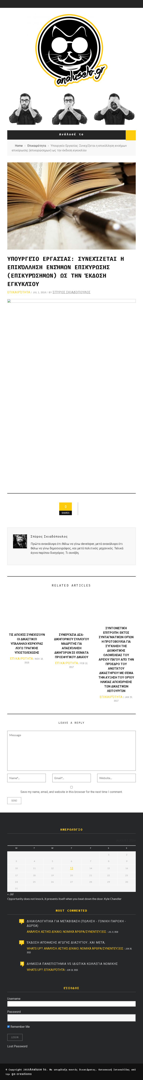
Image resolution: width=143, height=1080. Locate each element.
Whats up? (35, 948)
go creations (22, 1074)
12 (21, 921)
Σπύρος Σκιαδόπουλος (71, 292)
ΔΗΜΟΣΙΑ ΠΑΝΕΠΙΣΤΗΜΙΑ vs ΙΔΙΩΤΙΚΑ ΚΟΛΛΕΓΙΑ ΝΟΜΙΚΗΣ (72, 964)
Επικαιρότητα (18, 292)
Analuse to (37, 1069)
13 (71, 868)
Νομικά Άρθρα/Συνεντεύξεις (84, 931)
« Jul (10, 894)
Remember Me (20, 1026)
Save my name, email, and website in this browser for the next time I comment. (71, 792)
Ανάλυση (33, 931)
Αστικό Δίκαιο (51, 931)
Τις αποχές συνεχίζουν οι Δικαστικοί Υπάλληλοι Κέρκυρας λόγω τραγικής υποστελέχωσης (27, 643)
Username (13, 998)
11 (21, 942)
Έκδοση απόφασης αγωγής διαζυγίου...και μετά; (66, 942)
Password (14, 1012)
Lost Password (17, 1046)
